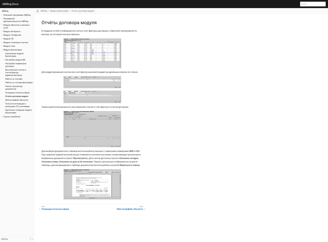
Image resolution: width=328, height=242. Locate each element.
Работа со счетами (13, 79)
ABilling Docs (10, 4)
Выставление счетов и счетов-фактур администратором (15, 72)
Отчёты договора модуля (16, 96)
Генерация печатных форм (17, 92)
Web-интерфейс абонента (16, 100)
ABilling (5, 11)
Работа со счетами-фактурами (19, 82)
